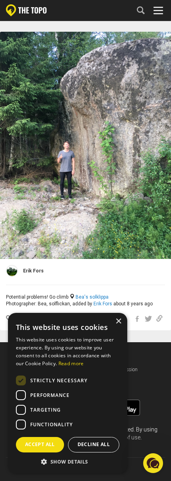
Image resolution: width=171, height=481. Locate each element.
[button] (67, 461)
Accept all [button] (40, 444)
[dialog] (67, 393)
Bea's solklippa (92, 297)
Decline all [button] (94, 444)
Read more (71, 363)
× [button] (118, 321)
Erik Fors (102, 304)
